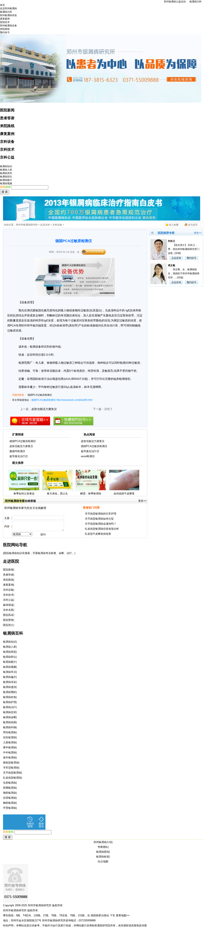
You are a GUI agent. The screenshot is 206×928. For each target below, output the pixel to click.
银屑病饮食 (9, 697)
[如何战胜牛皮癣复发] (124, 490)
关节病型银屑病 (12, 772)
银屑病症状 (9, 712)
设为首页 (193, 224)
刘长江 (171, 241)
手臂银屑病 (9, 807)
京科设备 (7, 142)
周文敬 (171, 265)
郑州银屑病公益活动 (175, 1)
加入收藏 (173, 224)
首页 (2, 5)
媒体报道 (8, 604)
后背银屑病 (9, 797)
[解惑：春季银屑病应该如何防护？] (91, 490)
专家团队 (103, 846)
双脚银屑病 (9, 787)
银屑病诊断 (9, 717)
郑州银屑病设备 (8, 25)
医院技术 (5, 22)
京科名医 (8, 609)
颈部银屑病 (9, 792)
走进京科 (45, 224)
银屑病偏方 (9, 676)
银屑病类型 (6, 173)
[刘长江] (158, 249)
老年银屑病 (9, 757)
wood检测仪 (88, 456)
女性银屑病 (9, 737)
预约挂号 (5, 32)
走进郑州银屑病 (8, 8)
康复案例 (5, 18)
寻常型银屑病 (11, 767)
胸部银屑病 (9, 802)
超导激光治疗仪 (18, 456)
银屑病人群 (6, 169)
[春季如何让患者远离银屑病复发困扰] (24, 490)
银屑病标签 (102, 856)
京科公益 (7, 157)
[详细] (178, 253)
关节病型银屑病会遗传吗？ (100, 523)
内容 (8, 526)
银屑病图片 (6, 180)
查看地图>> (123, 915)
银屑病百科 (196, 1)
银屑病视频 (6, 183)
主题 (8, 518)
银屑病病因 (9, 722)
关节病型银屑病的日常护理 (100, 513)
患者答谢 (7, 118)
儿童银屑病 (9, 742)
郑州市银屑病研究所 (27, 224)
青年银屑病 (9, 747)
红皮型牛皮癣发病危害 (98, 533)
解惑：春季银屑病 (90, 493)
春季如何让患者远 (23, 493)
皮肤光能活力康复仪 (44, 409)
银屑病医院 (102, 851)
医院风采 (8, 614)
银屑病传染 (9, 682)
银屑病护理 (9, 702)
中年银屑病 (9, 752)
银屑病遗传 (9, 687)
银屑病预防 (9, 692)
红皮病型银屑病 (12, 777)
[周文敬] (158, 273)
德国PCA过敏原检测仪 (40, 395)
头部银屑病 (9, 782)
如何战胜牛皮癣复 (124, 493)
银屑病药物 (9, 727)
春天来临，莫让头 (57, 493)
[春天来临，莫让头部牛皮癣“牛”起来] (57, 490)
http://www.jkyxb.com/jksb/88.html (74, 400)
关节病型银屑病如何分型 (99, 518)
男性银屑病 (9, 732)
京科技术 (7, 149)
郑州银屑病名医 (8, 15)
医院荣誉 (8, 619)
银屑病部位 (6, 176)
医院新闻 (7, 110)
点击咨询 (176, 258)
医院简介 (8, 625)
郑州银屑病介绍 (103, 842)
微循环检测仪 (17, 451)
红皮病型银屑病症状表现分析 (102, 528)
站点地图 (103, 861)
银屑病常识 (9, 671)
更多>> (142, 500)
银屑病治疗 (9, 707)
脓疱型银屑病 (11, 762)
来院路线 (5, 29)
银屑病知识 (6, 166)
